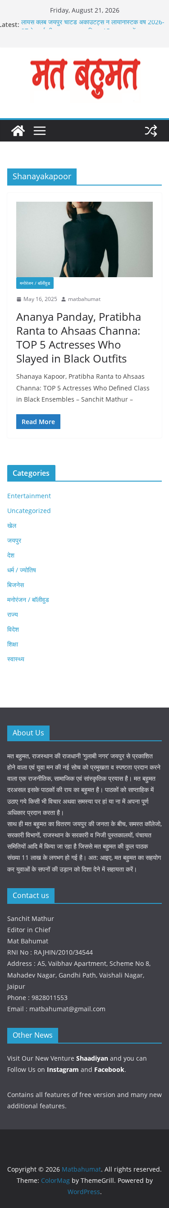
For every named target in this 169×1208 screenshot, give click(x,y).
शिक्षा (12, 644)
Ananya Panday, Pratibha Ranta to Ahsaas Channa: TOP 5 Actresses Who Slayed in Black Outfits (78, 337)
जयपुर (14, 540)
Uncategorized (29, 510)
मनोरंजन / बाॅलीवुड (35, 283)
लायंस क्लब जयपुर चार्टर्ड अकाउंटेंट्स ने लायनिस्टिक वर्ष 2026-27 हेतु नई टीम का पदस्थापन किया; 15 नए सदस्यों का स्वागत (92, 28)
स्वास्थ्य (15, 659)
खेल (11, 525)
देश (10, 555)
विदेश (13, 629)
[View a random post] (151, 131)
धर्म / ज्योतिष (21, 570)
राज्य (12, 614)
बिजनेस (15, 584)
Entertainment (29, 495)
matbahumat (84, 299)
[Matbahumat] (18, 131)
